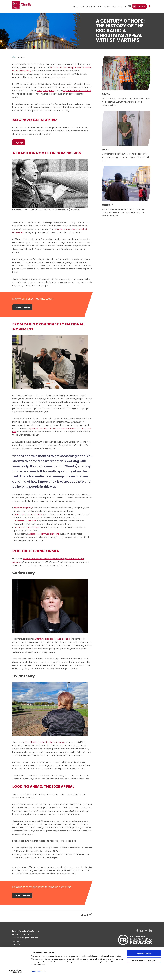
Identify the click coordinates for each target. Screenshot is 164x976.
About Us (77, 6)
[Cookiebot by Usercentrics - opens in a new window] (15, 971)
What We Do (93, 6)
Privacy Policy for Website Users (25, 931)
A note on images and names (25, 937)
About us (16, 944)
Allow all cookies (144, 953)
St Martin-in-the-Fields (22, 5)
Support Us (118, 6)
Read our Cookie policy (22, 934)
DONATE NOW (22, 307)
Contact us (17, 941)
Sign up (19, 142)
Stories (106, 6)
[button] (149, 6)
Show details (36, 971)
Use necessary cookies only (144, 960)
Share (84, 915)
